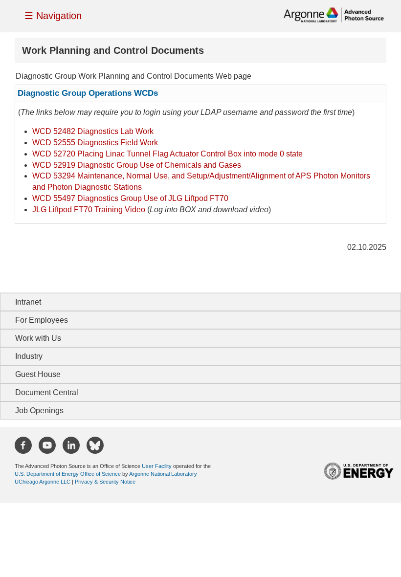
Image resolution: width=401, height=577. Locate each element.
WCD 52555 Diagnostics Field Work (95, 142)
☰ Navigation (53, 15)
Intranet (28, 302)
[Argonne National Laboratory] (334, 14)
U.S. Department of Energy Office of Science (68, 474)
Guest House (38, 374)
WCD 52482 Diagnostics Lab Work (93, 131)
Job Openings (39, 410)
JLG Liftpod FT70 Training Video (88, 209)
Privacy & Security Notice (105, 482)
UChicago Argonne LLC (42, 482)
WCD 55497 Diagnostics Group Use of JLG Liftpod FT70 (130, 198)
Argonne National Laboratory (163, 474)
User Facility (157, 466)
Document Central (46, 392)
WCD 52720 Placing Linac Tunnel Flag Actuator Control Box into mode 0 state (167, 154)
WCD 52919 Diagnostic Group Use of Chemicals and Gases (136, 165)
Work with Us (38, 338)
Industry (29, 356)
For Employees (41, 320)
